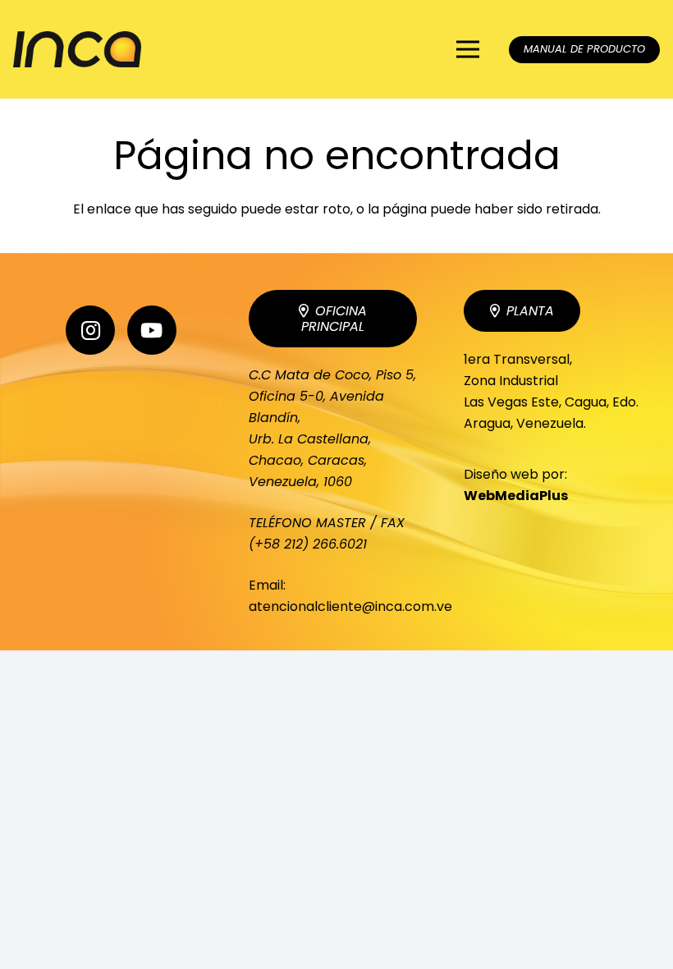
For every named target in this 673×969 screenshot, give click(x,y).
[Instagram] (90, 330)
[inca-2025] (77, 49)
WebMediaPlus (516, 495)
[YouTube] (151, 330)
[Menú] (468, 49)
